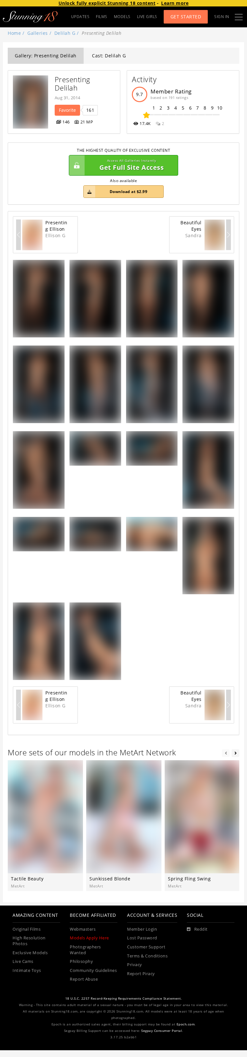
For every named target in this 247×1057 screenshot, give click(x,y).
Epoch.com (186, 1024)
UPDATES (80, 16)
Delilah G (65, 33)
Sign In (221, 16)
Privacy (134, 964)
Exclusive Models (30, 952)
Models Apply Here (89, 938)
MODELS (122, 16)
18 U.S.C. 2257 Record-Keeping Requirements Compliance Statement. (123, 998)
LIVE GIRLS (147, 16)
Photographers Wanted (85, 949)
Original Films (27, 929)
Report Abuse (84, 979)
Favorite (67, 110)
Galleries (37, 33)
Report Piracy (141, 973)
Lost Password (142, 938)
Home (14, 33)
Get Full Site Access (131, 165)
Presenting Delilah (74, 83)
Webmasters (83, 929)
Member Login (142, 929)
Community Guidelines (93, 970)
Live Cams (23, 961)
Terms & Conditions (147, 956)
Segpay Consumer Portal (161, 1031)
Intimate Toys (27, 970)
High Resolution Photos (29, 940)
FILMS (101, 16)
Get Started (185, 17)
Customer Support (146, 947)
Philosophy (81, 961)
